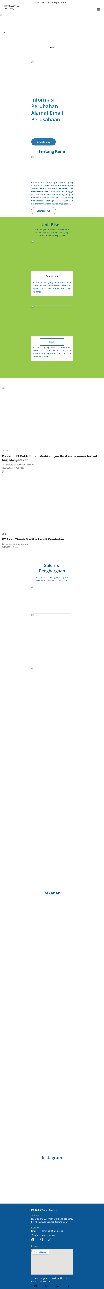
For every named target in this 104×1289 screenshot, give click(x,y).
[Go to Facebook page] (32, 1239)
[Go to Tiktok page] (49, 1239)
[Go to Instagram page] (41, 1239)
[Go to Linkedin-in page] (58, 1286)
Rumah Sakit (52, 276)
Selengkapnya (43, 142)
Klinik (51, 342)
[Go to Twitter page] (68, 1286)
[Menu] (98, 9)
